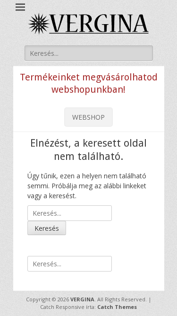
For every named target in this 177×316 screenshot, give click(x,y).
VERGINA (82, 299)
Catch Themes (117, 306)
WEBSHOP (88, 117)
